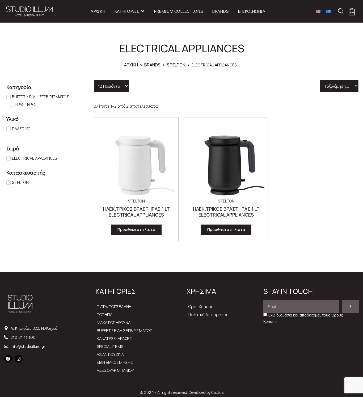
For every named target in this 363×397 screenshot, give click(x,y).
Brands (152, 65)
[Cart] (352, 11)
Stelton (176, 65)
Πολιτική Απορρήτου (208, 315)
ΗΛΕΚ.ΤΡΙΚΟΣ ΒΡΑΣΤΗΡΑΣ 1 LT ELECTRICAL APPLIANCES (136, 212)
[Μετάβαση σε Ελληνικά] (328, 11)
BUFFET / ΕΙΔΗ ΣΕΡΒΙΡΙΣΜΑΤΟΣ (124, 330)
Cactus (217, 392)
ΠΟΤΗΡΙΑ (104, 314)
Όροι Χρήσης (200, 307)
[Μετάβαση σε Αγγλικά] (318, 11)
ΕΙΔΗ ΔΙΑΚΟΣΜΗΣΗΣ (115, 362)
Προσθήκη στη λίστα (136, 229)
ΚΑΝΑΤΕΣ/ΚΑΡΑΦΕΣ (114, 338)
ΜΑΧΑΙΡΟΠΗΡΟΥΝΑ (113, 322)
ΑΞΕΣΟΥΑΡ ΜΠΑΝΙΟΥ (115, 370)
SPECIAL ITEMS (110, 346)
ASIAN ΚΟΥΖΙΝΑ (110, 354)
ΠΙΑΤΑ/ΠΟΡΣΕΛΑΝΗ (114, 306)
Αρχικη (131, 65)
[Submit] (350, 306)
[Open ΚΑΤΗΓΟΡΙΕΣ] (142, 11)
